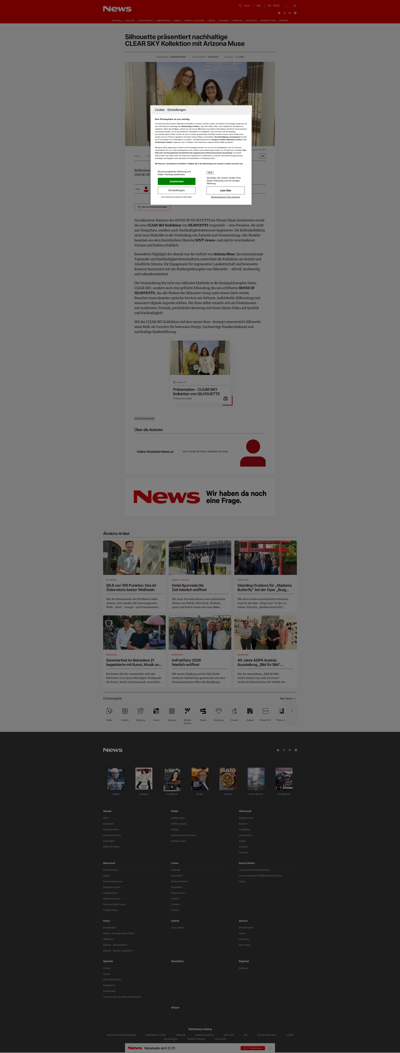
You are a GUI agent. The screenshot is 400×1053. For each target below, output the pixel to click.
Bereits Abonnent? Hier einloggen (225, 197)
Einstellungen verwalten (176, 190)
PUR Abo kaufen (225, 190)
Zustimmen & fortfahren (176, 181)
